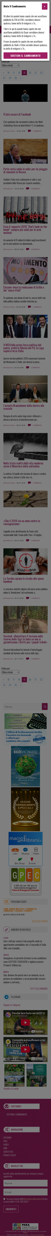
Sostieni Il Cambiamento (25, 55)
